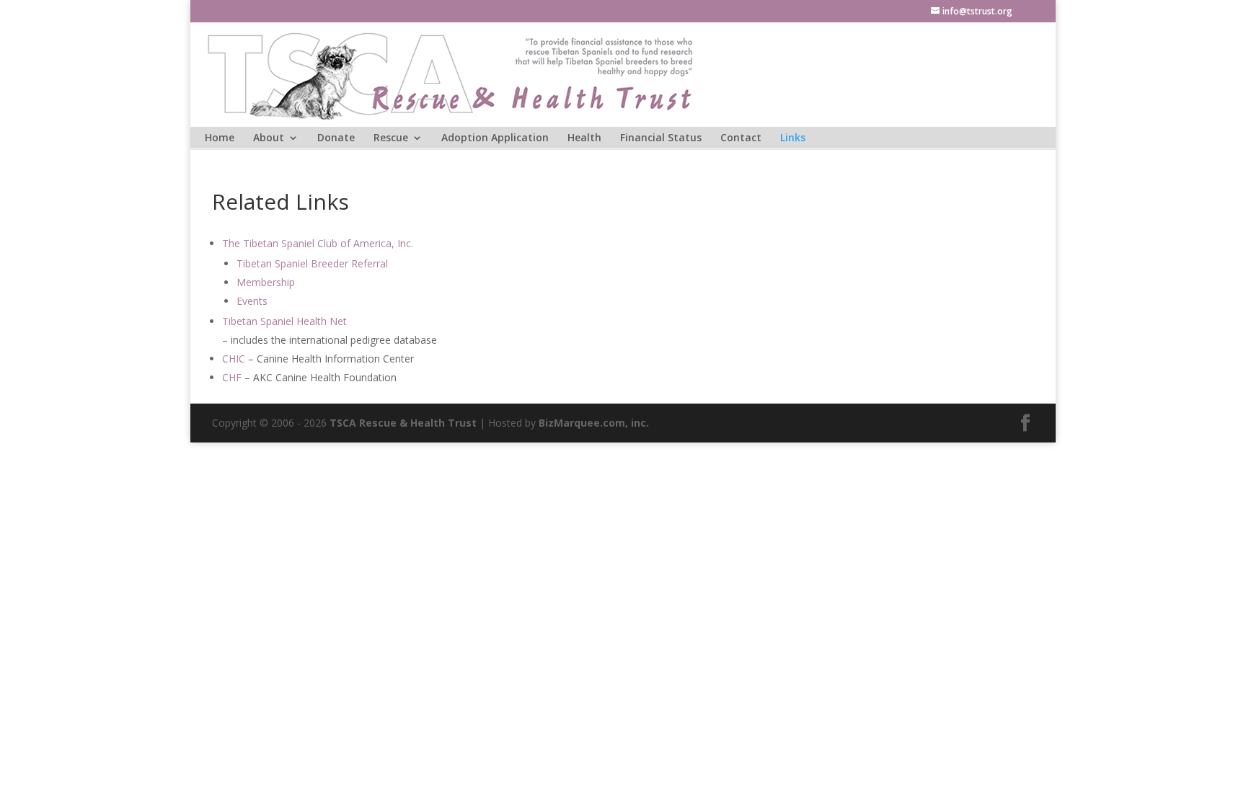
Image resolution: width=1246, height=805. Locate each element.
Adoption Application (495, 138)
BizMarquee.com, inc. (594, 423)
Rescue (391, 138)
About (268, 138)
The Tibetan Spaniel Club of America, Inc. (317, 243)
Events (252, 301)
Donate (336, 138)
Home (219, 138)
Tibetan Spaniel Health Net (284, 321)
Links (792, 138)
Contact (740, 138)
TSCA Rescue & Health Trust (403, 423)
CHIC (233, 358)
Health (584, 138)
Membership (266, 282)
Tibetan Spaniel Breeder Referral (312, 263)
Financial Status (661, 138)
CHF (232, 377)
